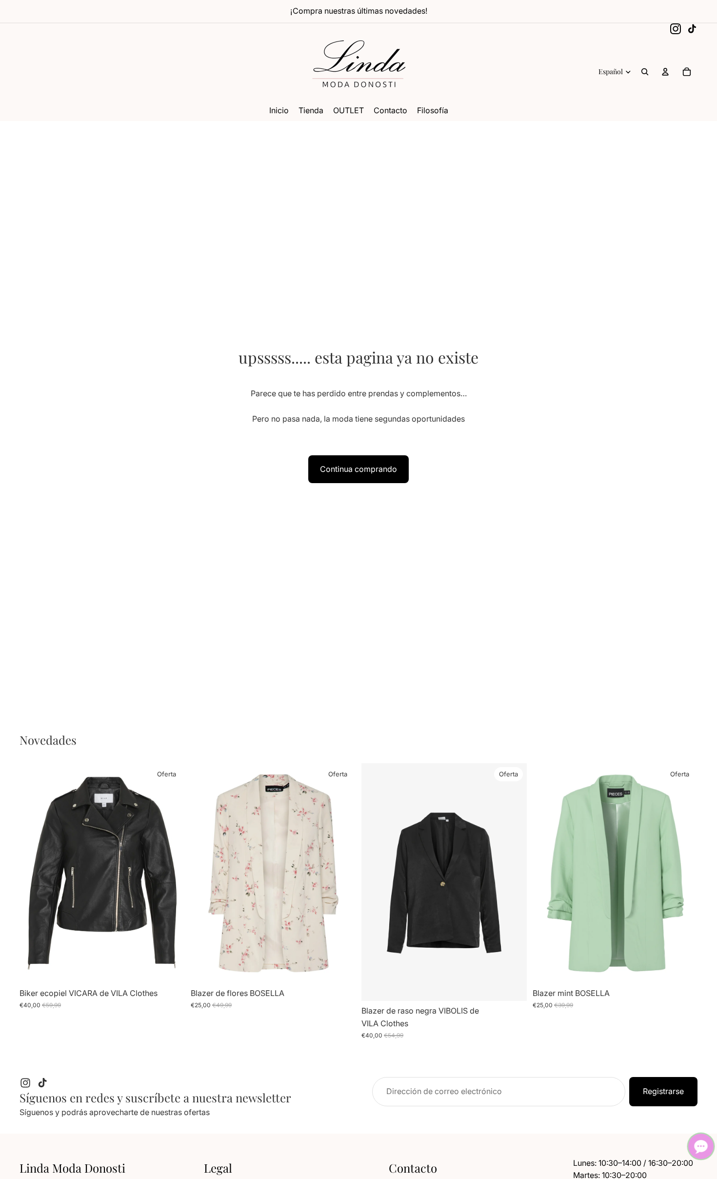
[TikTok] (692, 28)
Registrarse (663, 1091)
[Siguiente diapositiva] (170, 873)
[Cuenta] (665, 71)
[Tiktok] (42, 1083)
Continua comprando (358, 469)
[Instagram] (675, 28)
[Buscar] (645, 71)
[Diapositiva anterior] (34, 873)
